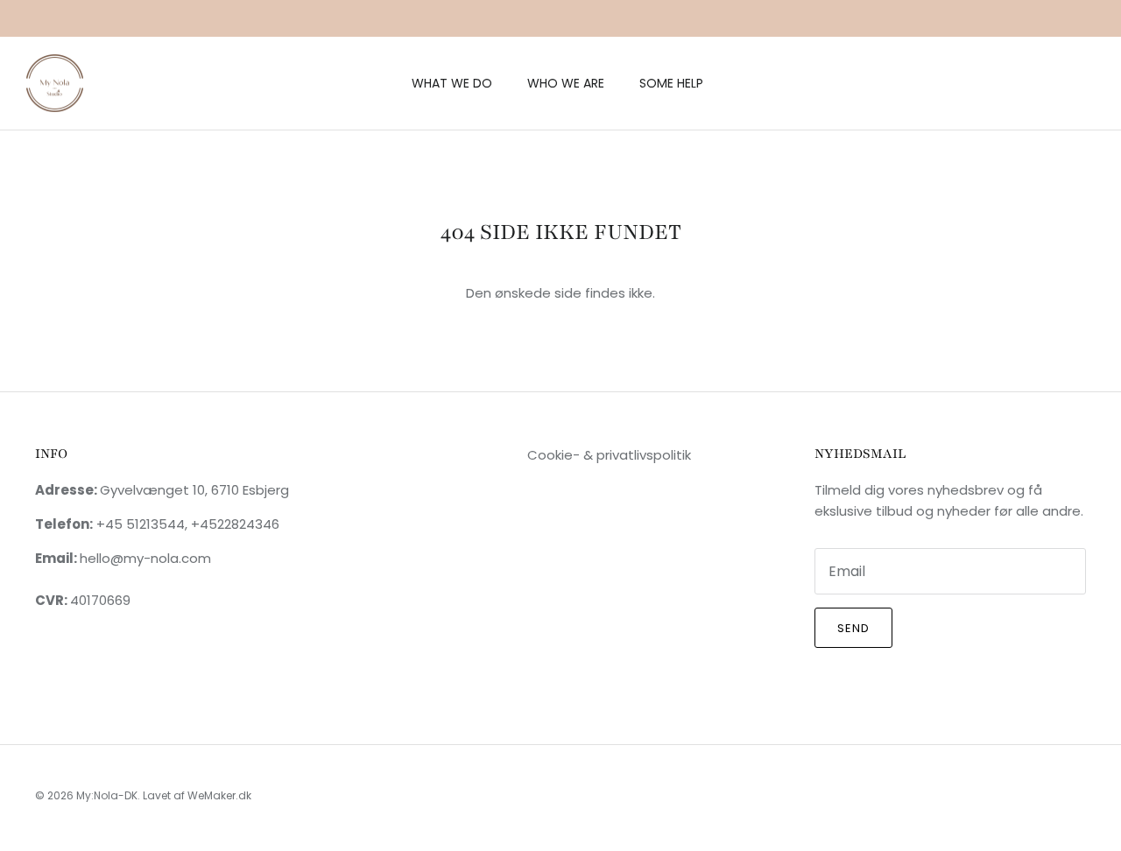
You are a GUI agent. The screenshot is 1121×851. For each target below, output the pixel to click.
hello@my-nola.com (145, 558)
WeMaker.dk (219, 795)
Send (853, 628)
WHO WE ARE (565, 83)
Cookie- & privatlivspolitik (609, 455)
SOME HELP (671, 83)
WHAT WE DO (452, 83)
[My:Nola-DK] (54, 83)
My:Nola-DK (106, 795)
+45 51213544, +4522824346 (186, 524)
